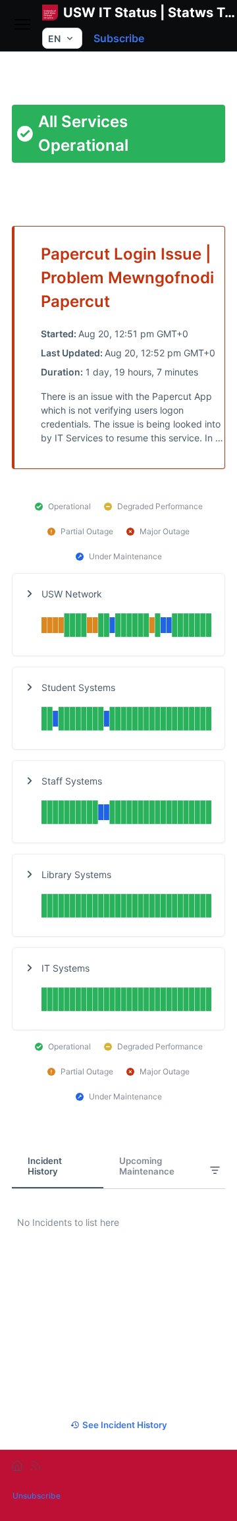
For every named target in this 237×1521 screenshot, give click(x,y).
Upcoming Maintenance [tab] (146, 1165)
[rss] (35, 1465)
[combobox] (62, 38)
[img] (126, 626)
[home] (17, 1465)
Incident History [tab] (45, 1165)
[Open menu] (22, 25)
